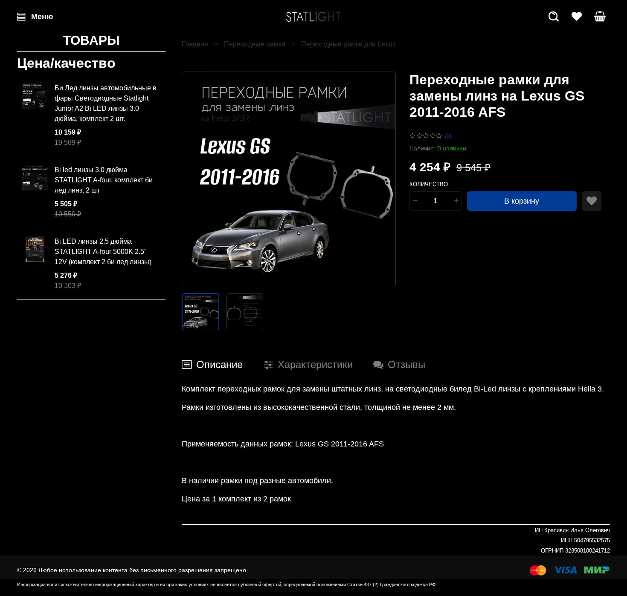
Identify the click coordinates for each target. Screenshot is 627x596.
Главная (195, 44)
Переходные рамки (254, 44)
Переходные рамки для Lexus (348, 44)
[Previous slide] (195, 179)
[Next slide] (382, 179)
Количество (428, 184)
